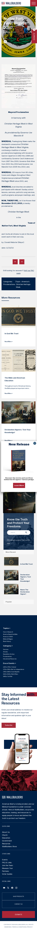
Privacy (30, 927)
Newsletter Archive (8, 654)
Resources (6, 844)
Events (5, 860)
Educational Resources (9, 659)
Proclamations (7, 656)
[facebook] (12, 888)
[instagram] (16, 888)
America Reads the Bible (10, 634)
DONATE (18, 914)
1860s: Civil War (7, 676)
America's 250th (8, 636)
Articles (5, 651)
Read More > (9, 341)
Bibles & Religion (8, 639)
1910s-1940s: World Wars (10, 674)
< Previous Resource (15, 261)
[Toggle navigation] (33, 3)
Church (5, 835)
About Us (6, 832)
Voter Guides (7, 874)
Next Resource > (21, 261)
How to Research (8, 632)
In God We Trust (26, 564)
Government (7, 841)
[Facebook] (4, 888)
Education (6, 838)
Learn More (19, 485)
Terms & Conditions (19, 927)
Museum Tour (7, 868)
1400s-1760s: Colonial (9, 667)
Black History (7, 641)
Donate (34, 36)
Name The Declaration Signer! (25, 592)
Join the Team (7, 865)
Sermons (5, 649)
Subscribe (8, 725)
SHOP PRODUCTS (18, 896)
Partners (5, 871)
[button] (7, 509)
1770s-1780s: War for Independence (13, 669)
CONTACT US (18, 904)
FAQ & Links (7, 862)
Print (5, 41)
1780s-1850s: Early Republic (11, 671)
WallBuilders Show (9, 846)
